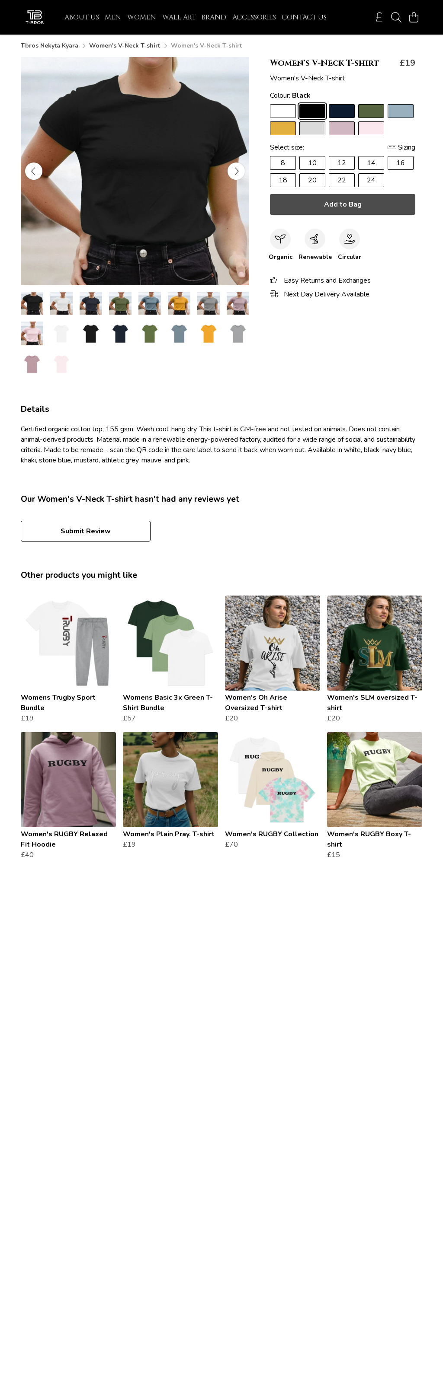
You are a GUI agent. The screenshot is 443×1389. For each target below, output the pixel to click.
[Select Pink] (371, 128)
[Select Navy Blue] (342, 111)
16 (400, 163)
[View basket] (413, 17)
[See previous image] (33, 171)
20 (312, 180)
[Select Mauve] (342, 128)
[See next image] (236, 171)
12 (341, 163)
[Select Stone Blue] (401, 111)
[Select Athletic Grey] (312, 128)
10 (312, 163)
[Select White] (283, 111)
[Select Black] (312, 111)
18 (283, 180)
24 (371, 180)
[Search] (396, 17)
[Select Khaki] (371, 111)
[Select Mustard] (283, 128)
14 (371, 163)
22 (341, 180)
